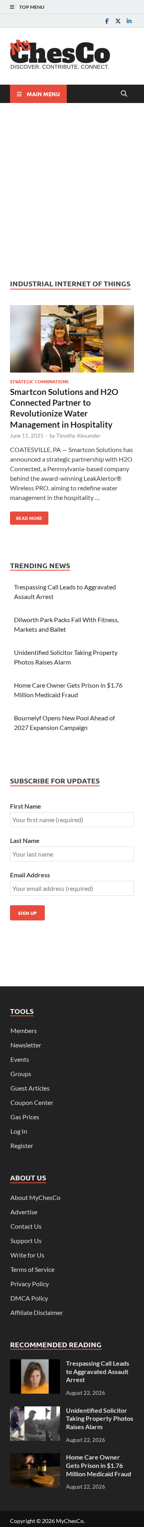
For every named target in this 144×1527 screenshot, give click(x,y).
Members (23, 1030)
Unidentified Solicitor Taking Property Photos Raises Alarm (99, 1418)
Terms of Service (32, 1269)
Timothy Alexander (78, 435)
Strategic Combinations (39, 381)
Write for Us (27, 1255)
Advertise (23, 1212)
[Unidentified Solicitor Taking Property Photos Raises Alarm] (35, 1411)
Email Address (30, 875)
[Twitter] (118, 21)
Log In (18, 1131)
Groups (20, 1073)
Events (19, 1059)
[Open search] (124, 94)
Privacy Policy (29, 1283)
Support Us (26, 1240)
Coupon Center (31, 1102)
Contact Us (26, 1226)
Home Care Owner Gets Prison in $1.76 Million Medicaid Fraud (98, 1465)
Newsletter (25, 1045)
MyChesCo (70, 1520)
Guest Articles (30, 1088)
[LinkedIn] (129, 21)
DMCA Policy (29, 1298)
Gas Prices (24, 1116)
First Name (25, 806)
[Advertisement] (72, 191)
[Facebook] (107, 21)
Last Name (25, 840)
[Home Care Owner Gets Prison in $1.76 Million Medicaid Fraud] (35, 1458)
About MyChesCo (35, 1197)
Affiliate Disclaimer (36, 1312)
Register (21, 1145)
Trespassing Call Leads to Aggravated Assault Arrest (97, 1371)
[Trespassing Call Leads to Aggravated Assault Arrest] (35, 1364)
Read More (26, 516)
